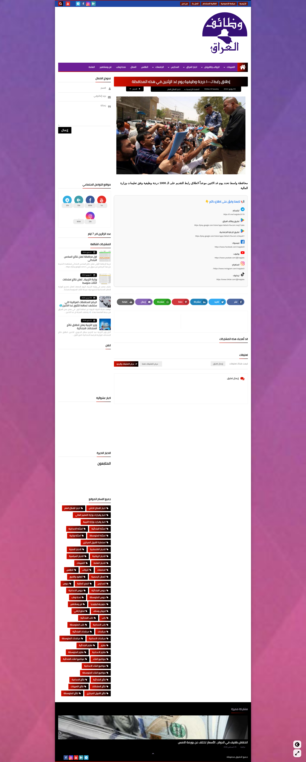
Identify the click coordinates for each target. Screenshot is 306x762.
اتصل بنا (195, 3)
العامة (92, 67)
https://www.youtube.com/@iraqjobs (229, 257)
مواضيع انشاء (99, 659)
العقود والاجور (76, 577)
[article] (149, 321)
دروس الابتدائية (98, 590)
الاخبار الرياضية (99, 556)
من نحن (185, 3)
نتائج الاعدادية (78, 679)
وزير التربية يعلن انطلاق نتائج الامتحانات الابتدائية (82, 326)
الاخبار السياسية (76, 556)
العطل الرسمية (98, 577)
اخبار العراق (191, 67)
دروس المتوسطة (98, 597)
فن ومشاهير (105, 67)
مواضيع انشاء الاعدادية (95, 666)
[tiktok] (73, 3)
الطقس (144, 67)
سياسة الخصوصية (228, 3)
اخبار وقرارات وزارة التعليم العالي (90, 515)
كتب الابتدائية (86, 618)
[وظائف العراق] (225, 35)
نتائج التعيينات (77, 686)
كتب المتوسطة (77, 625)
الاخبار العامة (100, 563)
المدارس (175, 67)
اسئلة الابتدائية (98, 529)
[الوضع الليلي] (297, 744)
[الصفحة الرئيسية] (242, 67)
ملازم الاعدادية (99, 652)
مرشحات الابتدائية (81, 631)
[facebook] (83, 3)
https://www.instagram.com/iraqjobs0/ (228, 268)
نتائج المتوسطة (71, 693)
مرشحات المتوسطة (71, 638)
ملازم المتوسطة (76, 652)
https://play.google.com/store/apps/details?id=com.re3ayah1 (219, 236)
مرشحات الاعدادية (97, 638)
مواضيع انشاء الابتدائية (73, 659)
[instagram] (88, 3)
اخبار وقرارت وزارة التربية (94, 522)
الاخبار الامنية (75, 549)
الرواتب (85, 570)
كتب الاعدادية (99, 625)
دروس (66, 583)
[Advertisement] (116, 34)
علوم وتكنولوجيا (98, 604)
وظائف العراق (216, 757)
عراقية (242, 747)
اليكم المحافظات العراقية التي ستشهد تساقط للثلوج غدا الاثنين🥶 (78, 304)
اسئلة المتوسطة (98, 535)
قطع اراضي (79, 611)
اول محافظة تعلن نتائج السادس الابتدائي (80, 258)
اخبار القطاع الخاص (97, 508)
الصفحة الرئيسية (192, 89)
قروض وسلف (99, 611)
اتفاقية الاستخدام (210, 3)
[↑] (153, 753)
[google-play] (93, 3)
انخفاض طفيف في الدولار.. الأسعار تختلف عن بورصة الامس (213, 742)
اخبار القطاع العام (174, 89)
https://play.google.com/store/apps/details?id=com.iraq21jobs (219, 225)
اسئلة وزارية (75, 535)
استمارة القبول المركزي (94, 542)
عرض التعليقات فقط (150, 364)
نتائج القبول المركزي (96, 693)
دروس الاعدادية (76, 590)
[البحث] (60, 3)
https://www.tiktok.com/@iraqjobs (230, 279)
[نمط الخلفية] (297, 753)
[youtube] (68, 3)
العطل (133, 67)
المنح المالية (83, 583)
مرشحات (102, 631)
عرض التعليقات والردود (125, 364)
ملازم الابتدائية (85, 645)
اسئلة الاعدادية (76, 529)
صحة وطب (121, 67)
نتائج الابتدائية (99, 679)
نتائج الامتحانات (99, 686)
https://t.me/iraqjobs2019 (233, 214)
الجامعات (159, 67)
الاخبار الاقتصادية (98, 549)
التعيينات (231, 67)
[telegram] (78, 3)
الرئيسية (243, 3)
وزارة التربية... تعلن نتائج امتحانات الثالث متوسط (80, 281)
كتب (104, 618)
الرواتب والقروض (212, 67)
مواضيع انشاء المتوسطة (94, 673)
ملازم (103, 645)
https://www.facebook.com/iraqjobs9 (229, 247)
